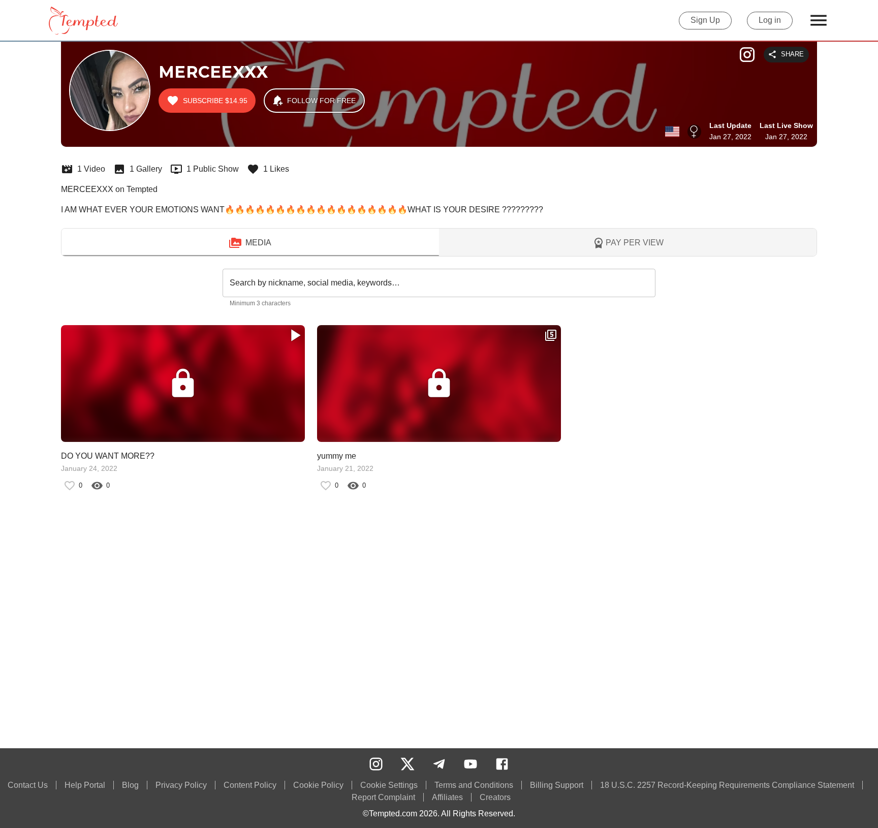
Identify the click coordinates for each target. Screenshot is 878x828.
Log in (770, 20)
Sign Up (705, 20)
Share (792, 54)
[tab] (250, 243)
